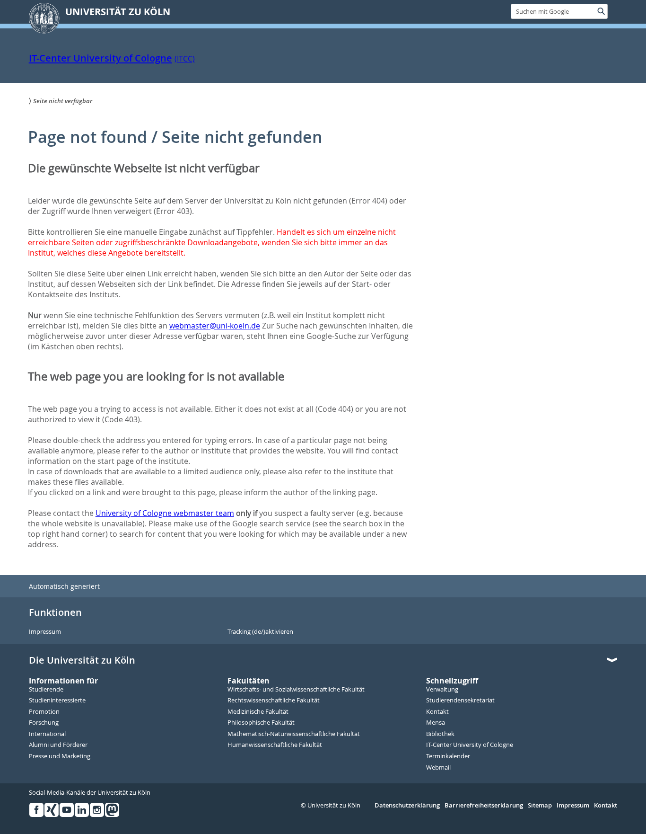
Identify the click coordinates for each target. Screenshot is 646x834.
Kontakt (437, 712)
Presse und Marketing (59, 756)
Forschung (44, 723)
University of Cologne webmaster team (165, 513)
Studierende (46, 689)
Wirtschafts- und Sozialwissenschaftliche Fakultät (296, 689)
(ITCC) (185, 58)
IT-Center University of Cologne (100, 58)
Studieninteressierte (57, 700)
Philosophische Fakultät (261, 723)
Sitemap (540, 805)
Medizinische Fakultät (257, 712)
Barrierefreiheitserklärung (484, 805)
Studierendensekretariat (460, 700)
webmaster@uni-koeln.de (214, 325)
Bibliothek (440, 734)
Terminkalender (448, 756)
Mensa (435, 723)
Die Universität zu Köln (82, 660)
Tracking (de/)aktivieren (260, 632)
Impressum (45, 632)
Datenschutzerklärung (407, 805)
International (47, 734)
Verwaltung (442, 689)
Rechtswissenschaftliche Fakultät (273, 700)
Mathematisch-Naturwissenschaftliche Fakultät (293, 734)
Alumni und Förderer (58, 745)
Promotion (44, 712)
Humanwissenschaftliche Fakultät (274, 745)
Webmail (438, 768)
